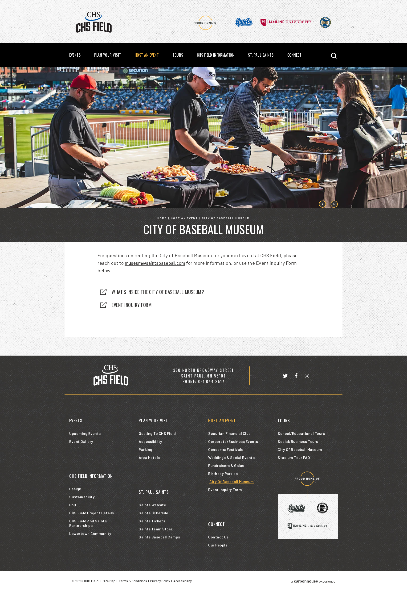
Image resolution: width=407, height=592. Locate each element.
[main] (203, 211)
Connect (294, 55)
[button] (332, 55)
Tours (177, 55)
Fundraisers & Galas (226, 465)
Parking (145, 449)
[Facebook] (296, 375)
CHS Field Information (216, 55)
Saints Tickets (152, 521)
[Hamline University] (286, 23)
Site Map (109, 581)
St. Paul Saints (261, 55)
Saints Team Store (156, 529)
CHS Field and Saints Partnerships (88, 523)
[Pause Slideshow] (401, 73)
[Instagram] (307, 375)
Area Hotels (149, 457)
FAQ (72, 505)
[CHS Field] (94, 31)
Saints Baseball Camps (159, 537)
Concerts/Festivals (225, 449)
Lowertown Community (90, 533)
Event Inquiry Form (132, 304)
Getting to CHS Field (157, 433)
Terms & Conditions (133, 581)
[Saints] (243, 22)
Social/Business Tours (298, 441)
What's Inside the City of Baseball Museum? (158, 291)
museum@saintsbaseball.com (155, 263)
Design (75, 489)
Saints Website (152, 505)
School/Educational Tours (301, 433)
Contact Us (218, 537)
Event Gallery (81, 441)
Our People (218, 545)
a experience (313, 581)
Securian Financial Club (229, 433)
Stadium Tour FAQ (294, 457)
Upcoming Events (85, 433)
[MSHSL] (325, 23)
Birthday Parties (223, 473)
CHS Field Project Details (91, 513)
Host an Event (147, 55)
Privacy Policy (160, 581)
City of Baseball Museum (231, 481)
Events (75, 55)
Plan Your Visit (107, 55)
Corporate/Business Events (233, 441)
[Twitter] (285, 375)
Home (162, 218)
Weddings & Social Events (231, 457)
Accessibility (150, 441)
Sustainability (82, 497)
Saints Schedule (153, 513)
